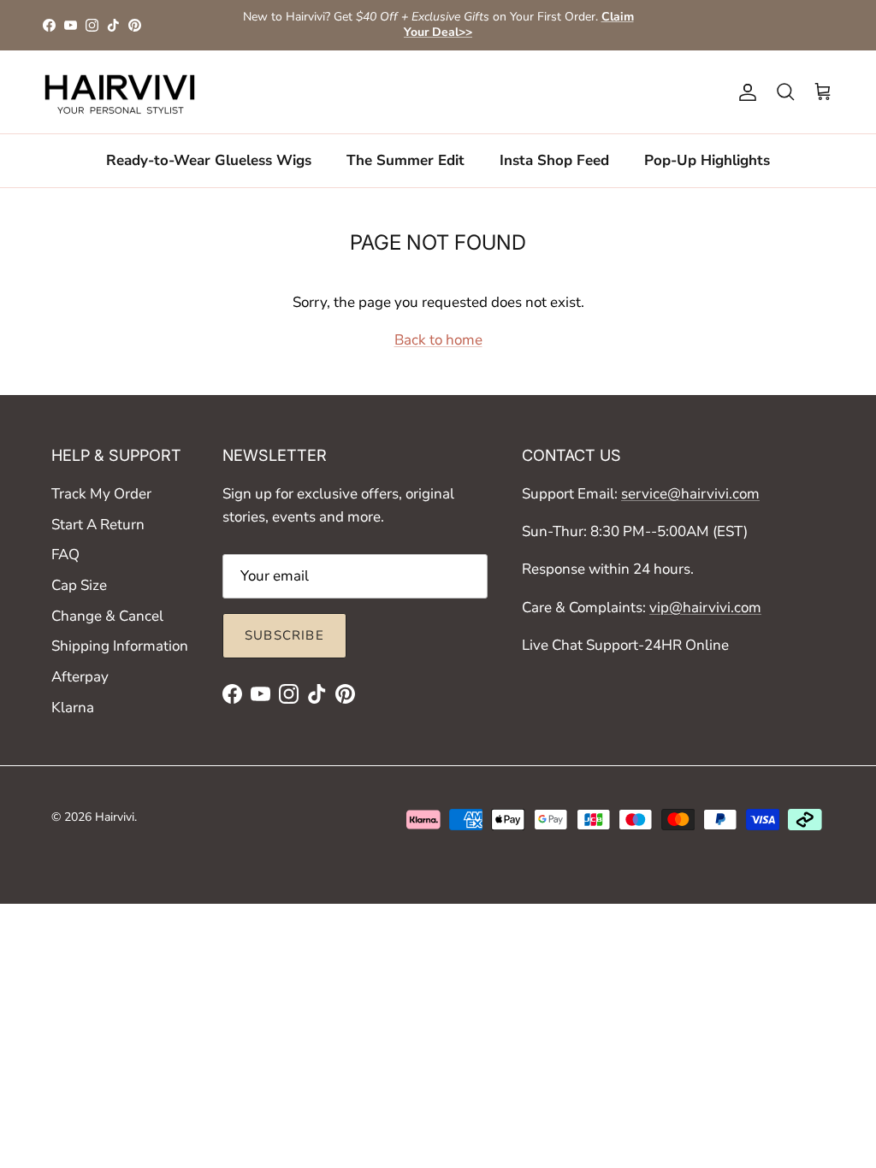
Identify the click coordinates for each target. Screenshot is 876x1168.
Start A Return (98, 524)
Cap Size (79, 585)
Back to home (438, 340)
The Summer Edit (405, 160)
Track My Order (101, 494)
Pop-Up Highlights (707, 160)
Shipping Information (119, 646)
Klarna (72, 707)
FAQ (65, 554)
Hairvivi (114, 817)
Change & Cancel (107, 616)
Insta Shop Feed (554, 160)
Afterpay (80, 677)
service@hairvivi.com (690, 494)
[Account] (744, 92)
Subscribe (284, 635)
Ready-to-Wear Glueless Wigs (208, 160)
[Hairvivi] (120, 92)
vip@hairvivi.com (705, 607)
